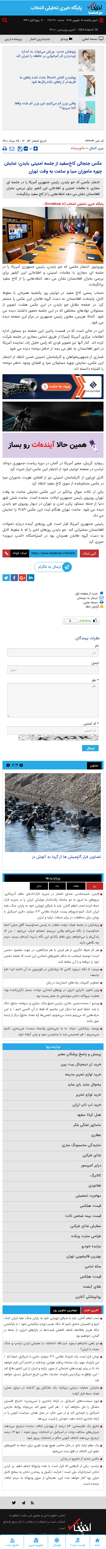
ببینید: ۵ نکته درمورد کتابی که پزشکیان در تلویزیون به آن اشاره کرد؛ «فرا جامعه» (51, 972)
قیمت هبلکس (90, 1206)
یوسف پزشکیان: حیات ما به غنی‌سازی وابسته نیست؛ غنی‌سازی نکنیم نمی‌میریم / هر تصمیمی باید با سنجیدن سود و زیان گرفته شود (51, 1031)
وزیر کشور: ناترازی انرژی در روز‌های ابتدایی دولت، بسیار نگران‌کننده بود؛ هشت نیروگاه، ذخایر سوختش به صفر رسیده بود (51, 992)
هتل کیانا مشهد (89, 1115)
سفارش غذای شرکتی (86, 1226)
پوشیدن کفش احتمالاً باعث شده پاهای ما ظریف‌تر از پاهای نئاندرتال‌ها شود (48, 79)
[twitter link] (14, 1502)
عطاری (96, 1135)
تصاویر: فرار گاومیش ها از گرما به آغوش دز (66, 857)
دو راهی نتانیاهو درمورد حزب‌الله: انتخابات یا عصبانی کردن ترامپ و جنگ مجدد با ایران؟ (51, 1346)
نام (97, 645)
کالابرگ (95, 1175)
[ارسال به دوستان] (11, 149)
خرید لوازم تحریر (88, 1095)
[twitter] (6, 577)
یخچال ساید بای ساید (84, 1084)
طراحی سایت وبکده (86, 1236)
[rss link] (32, 1502)
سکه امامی (93, 1266)
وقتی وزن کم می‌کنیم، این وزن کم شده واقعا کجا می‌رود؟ (45, 105)
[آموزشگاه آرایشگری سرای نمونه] (53, 445)
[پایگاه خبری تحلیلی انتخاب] (95, 7)
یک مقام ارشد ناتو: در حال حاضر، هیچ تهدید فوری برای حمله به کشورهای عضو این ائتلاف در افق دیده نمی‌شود (51, 1448)
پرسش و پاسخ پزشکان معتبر (79, 1054)
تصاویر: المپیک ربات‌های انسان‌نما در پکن (72, 982)
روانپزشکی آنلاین (88, 1297)
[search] (5, 21)
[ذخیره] (20, 149)
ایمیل (95, 663)
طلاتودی (94, 1186)
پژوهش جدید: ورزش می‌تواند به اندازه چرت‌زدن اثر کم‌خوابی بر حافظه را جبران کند (46, 53)
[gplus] (22, 577)
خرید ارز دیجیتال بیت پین (81, 1064)
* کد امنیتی (91, 723)
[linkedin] (30, 577)
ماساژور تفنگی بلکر (87, 1125)
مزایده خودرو (91, 1246)
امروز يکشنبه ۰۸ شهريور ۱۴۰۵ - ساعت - (71, 20)
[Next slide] (8, 765)
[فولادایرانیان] (53, 386)
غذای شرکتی (92, 1155)
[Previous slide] (21, 765)
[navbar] (101, 20)
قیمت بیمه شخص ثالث (83, 1216)
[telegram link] (23, 1502)
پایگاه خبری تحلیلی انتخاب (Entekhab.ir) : (73, 204)
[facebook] (14, 577)
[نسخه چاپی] (4, 149)
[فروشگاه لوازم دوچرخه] (53, 416)
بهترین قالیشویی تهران (83, 1256)
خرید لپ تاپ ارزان (86, 1105)
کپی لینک (89, 553)
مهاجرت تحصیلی (88, 1196)
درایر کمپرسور (91, 1165)
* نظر (95, 680)
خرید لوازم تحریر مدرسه (83, 1074)
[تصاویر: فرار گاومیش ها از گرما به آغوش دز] (53, 812)
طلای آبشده (92, 1287)
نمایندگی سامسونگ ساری (81, 1145)
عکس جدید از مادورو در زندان (80, 1458)
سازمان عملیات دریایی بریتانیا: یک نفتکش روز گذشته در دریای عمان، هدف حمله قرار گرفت (51, 1390)
